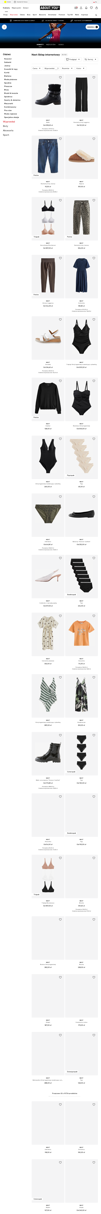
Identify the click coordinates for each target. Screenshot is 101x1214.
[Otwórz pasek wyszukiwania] (95, 15)
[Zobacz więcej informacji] (48, 132)
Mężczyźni (16, 8)
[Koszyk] (96, 7)
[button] (73, 59)
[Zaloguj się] (81, 7)
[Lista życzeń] (91, 7)
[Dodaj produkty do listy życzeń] (60, 77)
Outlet (9, 2)
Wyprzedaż (49, 68)
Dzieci (25, 8)
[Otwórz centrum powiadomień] (86, 8)
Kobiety (6, 8)
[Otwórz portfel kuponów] (75, 7)
